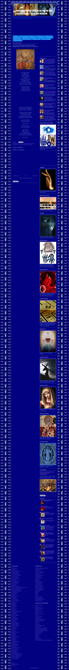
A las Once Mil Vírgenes (38, 575)
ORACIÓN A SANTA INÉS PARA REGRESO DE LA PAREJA (49, 521)
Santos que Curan (14, 648)
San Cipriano (14, 606)
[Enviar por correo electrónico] (18, 142)
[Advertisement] (34, 27)
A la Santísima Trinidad (15, 574)
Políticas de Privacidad (15, 664)
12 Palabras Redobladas (38, 569)
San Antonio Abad (14, 599)
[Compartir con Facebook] (21, 142)
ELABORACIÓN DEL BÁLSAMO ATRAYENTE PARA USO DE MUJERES (50, 534)
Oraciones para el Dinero (22, 143)
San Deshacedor (14, 609)
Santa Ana (13, 634)
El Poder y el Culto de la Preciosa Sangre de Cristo (19, 587)
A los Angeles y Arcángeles (16, 575)
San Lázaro (13, 621)
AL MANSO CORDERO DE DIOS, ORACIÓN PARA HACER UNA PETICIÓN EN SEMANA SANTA (50, 540)
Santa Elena (13, 638)
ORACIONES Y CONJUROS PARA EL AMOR (47, 519)
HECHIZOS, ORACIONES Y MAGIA (47, 557)
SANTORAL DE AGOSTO (17, 39)
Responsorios (37, 634)
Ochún (36, 594)
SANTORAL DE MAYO (33, 37)
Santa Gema (13, 639)
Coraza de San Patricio (38, 582)
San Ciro (13, 607)
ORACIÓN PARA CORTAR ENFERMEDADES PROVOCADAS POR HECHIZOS (50, 78)
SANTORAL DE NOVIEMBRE (46, 39)
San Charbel (13, 605)
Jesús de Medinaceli (14, 592)
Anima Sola (13, 584)
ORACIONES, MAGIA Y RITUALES (46, 532)
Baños (36, 606)
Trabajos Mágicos (37, 638)
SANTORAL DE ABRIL (25, 37)
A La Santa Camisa (14, 570)
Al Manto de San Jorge (15, 581)
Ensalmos (36, 612)
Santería (36, 635)
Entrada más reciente (16, 175)
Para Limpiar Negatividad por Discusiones (41, 630)
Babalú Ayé (37, 580)
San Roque (13, 633)
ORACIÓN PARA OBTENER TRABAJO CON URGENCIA (49, 558)
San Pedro (13, 630)
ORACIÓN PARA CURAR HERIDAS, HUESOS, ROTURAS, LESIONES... (49, 60)
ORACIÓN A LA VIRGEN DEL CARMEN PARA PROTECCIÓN (49, 514)
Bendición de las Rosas (38, 608)
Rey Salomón (14, 597)
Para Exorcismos (37, 626)
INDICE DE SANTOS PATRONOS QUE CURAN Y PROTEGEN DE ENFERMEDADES (47, 473)
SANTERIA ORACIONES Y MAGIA (46, 500)
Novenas (36, 623)
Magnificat (13, 594)
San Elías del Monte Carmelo (16, 611)
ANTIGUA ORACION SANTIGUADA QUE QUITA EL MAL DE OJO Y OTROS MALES (49, 66)
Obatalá (36, 592)
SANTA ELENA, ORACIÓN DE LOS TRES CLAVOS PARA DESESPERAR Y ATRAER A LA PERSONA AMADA (50, 92)
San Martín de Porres (15, 624)
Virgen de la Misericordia (15, 656)
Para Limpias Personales (38, 631)
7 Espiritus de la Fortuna (38, 571)
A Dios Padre (14, 568)
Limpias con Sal (37, 618)
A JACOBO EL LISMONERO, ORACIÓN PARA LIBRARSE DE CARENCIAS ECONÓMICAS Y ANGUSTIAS (49, 553)
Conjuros (36, 609)
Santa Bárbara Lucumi (15, 636)
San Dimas (13, 610)
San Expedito (14, 612)
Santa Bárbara (14, 635)
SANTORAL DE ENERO (39, 36)
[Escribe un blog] (19, 142)
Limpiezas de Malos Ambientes (39, 619)
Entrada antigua (35, 175)
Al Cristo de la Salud (15, 577)
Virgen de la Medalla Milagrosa (16, 654)
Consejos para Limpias (38, 611)
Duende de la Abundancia (39, 586)
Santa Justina (13, 640)
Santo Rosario (14, 646)
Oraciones (17, 143)
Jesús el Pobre (14, 593)
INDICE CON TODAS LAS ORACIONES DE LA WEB (27, 36)
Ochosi (36, 593)
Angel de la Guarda (14, 583)
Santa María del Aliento (15, 641)
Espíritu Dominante (38, 587)
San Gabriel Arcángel (15, 615)
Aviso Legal (13, 665)
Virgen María (14, 651)
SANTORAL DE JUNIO (41, 37)
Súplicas (36, 637)
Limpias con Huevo (38, 617)
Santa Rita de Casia (14, 644)
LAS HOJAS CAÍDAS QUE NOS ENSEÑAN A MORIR (49, 508)
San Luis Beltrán (14, 619)
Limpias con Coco (37, 615)
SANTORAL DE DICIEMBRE (18, 40)
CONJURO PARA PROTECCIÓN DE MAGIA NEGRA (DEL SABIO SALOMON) (49, 85)
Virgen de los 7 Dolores (15, 657)
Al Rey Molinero (14, 582)
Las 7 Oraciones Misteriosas (39, 589)
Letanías (36, 614)
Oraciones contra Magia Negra (39, 625)
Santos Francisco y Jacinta (15, 647)
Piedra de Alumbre (38, 632)
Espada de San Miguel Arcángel (16, 588)
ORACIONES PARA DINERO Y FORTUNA (48, 550)
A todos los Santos (14, 576)
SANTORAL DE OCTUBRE (36, 39)
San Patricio (13, 629)
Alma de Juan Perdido (38, 577)
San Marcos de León (15, 622)
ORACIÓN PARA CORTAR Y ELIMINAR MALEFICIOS (48, 98)
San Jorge (13, 616)
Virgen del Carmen (14, 658)
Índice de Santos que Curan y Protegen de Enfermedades (43, 640)
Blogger (37, 667)
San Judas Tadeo (14, 618)
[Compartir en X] (20, 142)
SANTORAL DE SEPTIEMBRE (26, 39)
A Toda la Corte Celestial (15, 571)
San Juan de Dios (14, 617)
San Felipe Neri (14, 613)
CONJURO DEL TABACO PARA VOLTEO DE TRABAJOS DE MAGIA (49, 72)
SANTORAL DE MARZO (17, 37)
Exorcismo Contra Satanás (15, 589)
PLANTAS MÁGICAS (44, 506)
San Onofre (13, 627)
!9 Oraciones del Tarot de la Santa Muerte (41, 568)
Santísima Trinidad (29, 144)
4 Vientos (36, 570)
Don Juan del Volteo (38, 584)
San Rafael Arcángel (15, 632)
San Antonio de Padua (15, 600)
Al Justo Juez (14, 580)
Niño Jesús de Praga (14, 595)
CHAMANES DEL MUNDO (45, 525)
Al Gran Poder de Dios (15, 578)
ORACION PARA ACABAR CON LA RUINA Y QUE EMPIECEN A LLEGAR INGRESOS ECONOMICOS (50, 104)
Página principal (16, 36)
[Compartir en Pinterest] (22, 142)
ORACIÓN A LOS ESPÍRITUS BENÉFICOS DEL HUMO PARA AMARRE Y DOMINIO (49, 546)
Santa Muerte (14, 642)
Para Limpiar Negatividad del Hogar (40, 629)
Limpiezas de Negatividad (39, 620)
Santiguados (37, 636)
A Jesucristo (13, 569)
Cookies (13, 662)
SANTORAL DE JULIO (49, 37)
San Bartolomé (14, 603)
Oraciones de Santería (38, 597)
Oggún (36, 595)
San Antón (13, 601)
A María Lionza (37, 574)
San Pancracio (14, 628)
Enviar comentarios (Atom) (27, 178)
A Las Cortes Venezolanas (39, 572)
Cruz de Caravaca (37, 583)
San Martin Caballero (15, 623)
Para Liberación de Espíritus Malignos (40, 628)
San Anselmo (14, 598)
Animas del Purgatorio (15, 586)
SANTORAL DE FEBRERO (48, 36)
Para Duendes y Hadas (38, 598)
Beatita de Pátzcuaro (38, 581)
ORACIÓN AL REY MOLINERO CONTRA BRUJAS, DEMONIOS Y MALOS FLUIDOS (49, 110)
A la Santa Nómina (14, 572)
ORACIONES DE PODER (45, 538)
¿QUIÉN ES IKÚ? (47, 501)
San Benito (13, 604)
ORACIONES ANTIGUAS (45, 512)
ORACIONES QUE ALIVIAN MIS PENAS (47, 544)
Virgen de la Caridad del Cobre (16, 653)
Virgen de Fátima (14, 652)
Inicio (26, 175)
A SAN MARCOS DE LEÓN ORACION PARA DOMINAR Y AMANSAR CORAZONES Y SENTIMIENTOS (50, 116)
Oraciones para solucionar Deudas (21, 144)
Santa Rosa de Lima (14, 645)
